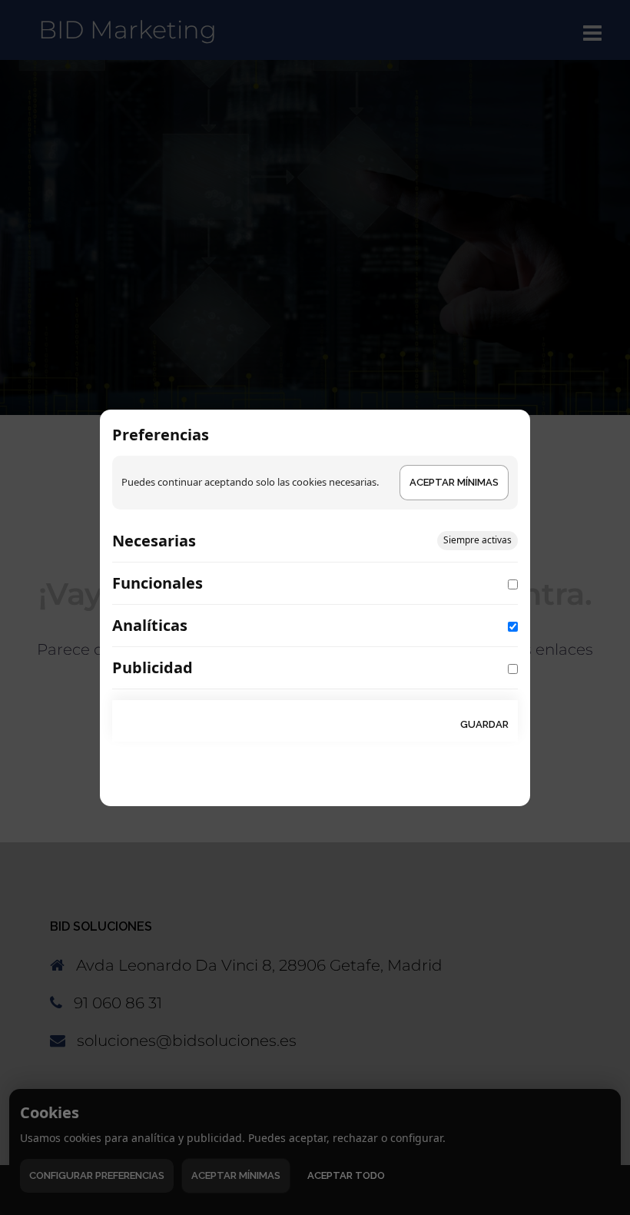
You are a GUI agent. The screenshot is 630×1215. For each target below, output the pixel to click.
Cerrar (417, 724)
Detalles (234, 543)
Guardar (484, 724)
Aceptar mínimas (454, 482)
